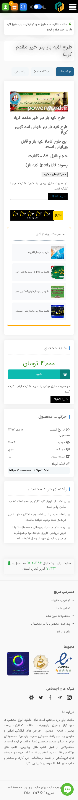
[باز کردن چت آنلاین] (67, 789)
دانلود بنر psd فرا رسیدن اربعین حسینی (30, 272)
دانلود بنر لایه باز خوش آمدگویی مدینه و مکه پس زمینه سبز (30, 291)
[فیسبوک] (50, 697)
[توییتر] (40, 697)
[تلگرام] (59, 697)
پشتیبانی (20, 71)
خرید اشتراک (57, 196)
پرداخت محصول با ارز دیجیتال (50, 624)
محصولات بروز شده (58, 616)
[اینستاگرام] (69, 697)
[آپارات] (31, 697)
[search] (23, 6)
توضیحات (65, 71)
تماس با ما (63, 608)
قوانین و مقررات (60, 600)
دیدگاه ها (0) (42, 71)
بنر (21, 24)
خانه (64, 24)
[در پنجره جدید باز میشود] (63, 674)
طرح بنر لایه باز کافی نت (38, 252)
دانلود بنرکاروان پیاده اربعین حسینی (32, 311)
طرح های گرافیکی (35, 24)
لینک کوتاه (58, 464)
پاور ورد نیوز (62, 631)
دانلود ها (54, 24)
